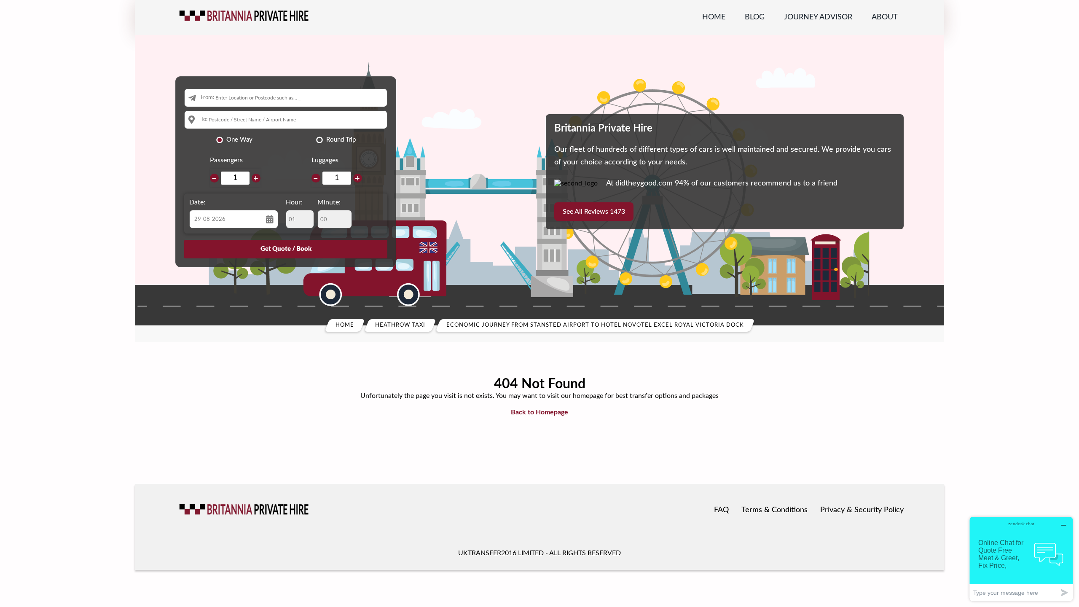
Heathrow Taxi (400, 325)
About (885, 17)
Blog (755, 17)
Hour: (294, 202)
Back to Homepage (539, 412)
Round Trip (341, 140)
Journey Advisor (818, 17)
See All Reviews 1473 (594, 211)
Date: (197, 202)
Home (713, 17)
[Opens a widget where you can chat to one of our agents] (1021, 558)
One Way (239, 140)
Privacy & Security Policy (862, 510)
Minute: (329, 202)
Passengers (226, 160)
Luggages (324, 160)
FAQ (721, 510)
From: (207, 97)
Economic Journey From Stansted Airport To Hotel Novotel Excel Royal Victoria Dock (595, 325)
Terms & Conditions (774, 510)
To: (204, 119)
